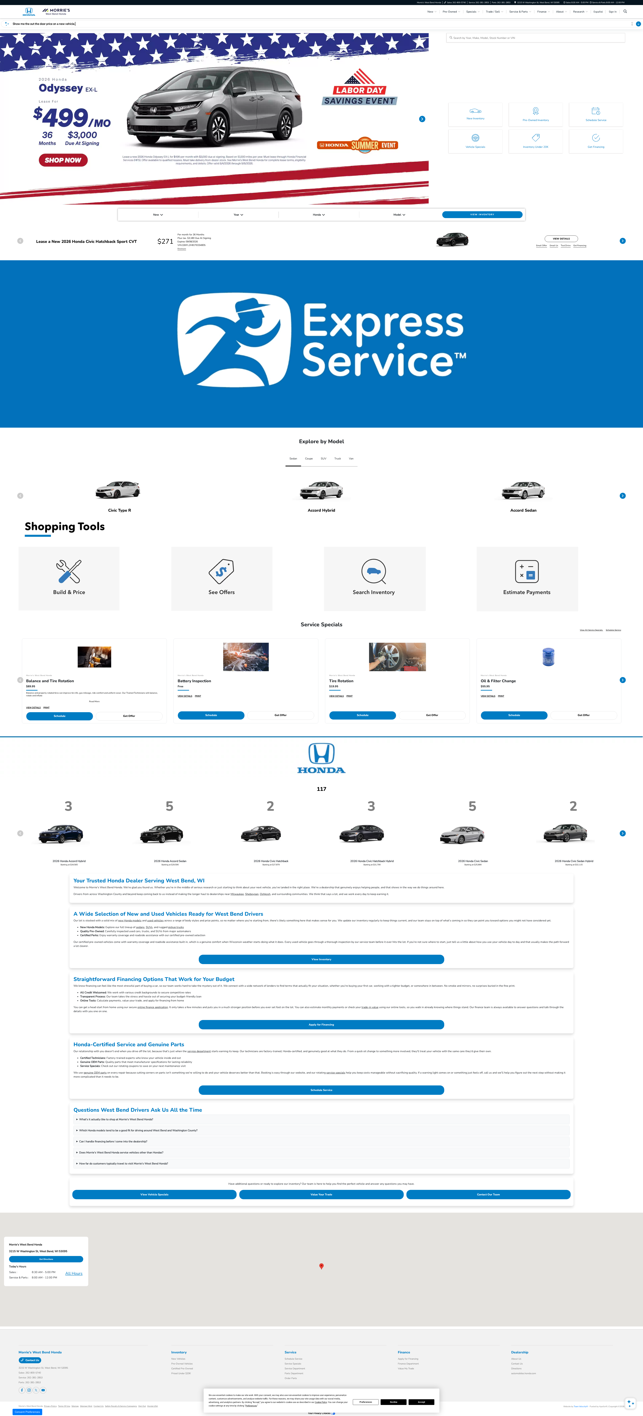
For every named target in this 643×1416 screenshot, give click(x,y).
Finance (404, 1352)
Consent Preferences (27, 1412)
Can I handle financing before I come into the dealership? (113, 1141)
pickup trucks (176, 927)
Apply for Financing (321, 1025)
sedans (140, 927)
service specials (335, 1073)
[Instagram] (29, 1390)
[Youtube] (43, 1390)
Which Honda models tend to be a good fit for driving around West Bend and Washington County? (138, 1130)
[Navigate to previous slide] (2, 118)
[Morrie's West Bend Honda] (47, 11)
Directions (516, 1368)
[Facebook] (22, 1390)
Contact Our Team (488, 1194)
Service (290, 1352)
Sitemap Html (86, 1406)
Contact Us (32, 1360)
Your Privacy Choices (319, 1413)
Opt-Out (142, 1406)
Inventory (179, 1352)
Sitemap (75, 1406)
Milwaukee (237, 894)
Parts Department (294, 1373)
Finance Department (408, 1363)
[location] (515, 2)
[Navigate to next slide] (426, 118)
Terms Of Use (64, 1406)
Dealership (519, 1352)
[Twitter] (36, 1390)
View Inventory (321, 959)
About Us (516, 1358)
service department (199, 1051)
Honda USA (152, 1406)
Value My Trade (406, 1368)
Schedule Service (613, 630)
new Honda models (129, 920)
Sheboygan (252, 894)
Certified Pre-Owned (182, 1368)
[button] (321, 1266)
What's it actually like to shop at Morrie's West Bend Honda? (116, 1119)
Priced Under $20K (181, 1373)
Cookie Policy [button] (321, 1402)
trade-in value (370, 1007)
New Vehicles (178, 1358)
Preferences (366, 1402)
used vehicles (155, 920)
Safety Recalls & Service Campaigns (121, 1406)
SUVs (149, 927)
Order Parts (291, 1378)
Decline (393, 1402)
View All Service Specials (591, 630)
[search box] (536, 37)
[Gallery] (214, 119)
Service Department (295, 1368)
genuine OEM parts (95, 1073)
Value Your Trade (321, 1194)
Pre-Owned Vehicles (182, 1363)
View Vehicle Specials (154, 1194)
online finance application (152, 1007)
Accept (421, 1402)
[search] (625, 12)
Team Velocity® (581, 1406)
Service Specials (293, 1363)
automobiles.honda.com (523, 1373)
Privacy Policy (50, 1406)
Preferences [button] (251, 1406)
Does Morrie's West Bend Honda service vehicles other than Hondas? (121, 1152)
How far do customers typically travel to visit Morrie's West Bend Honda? (123, 1163)
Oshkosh (265, 894)
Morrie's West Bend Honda (31, 1406)
